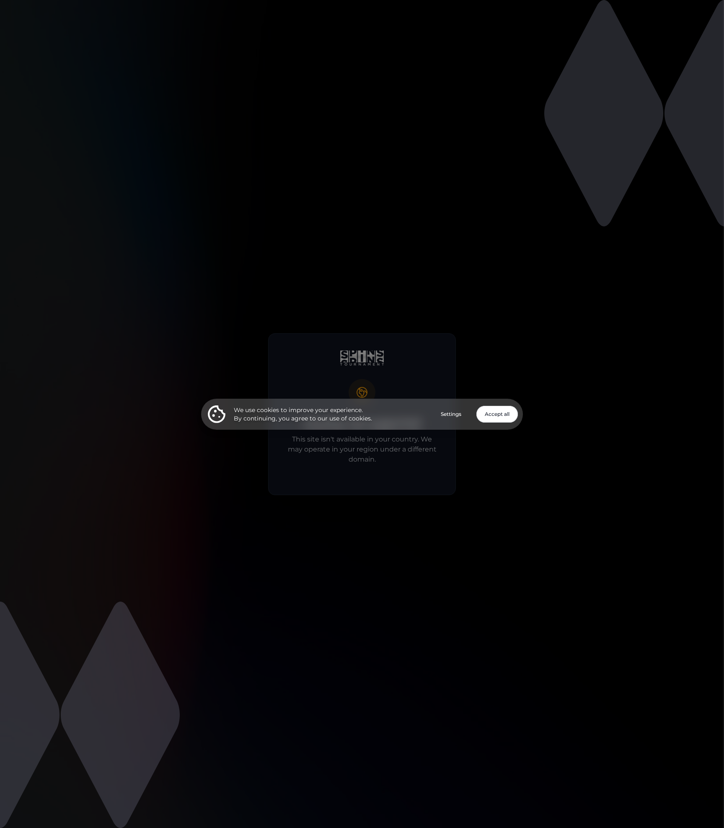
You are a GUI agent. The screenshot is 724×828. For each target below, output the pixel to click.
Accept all (497, 414)
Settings (451, 414)
